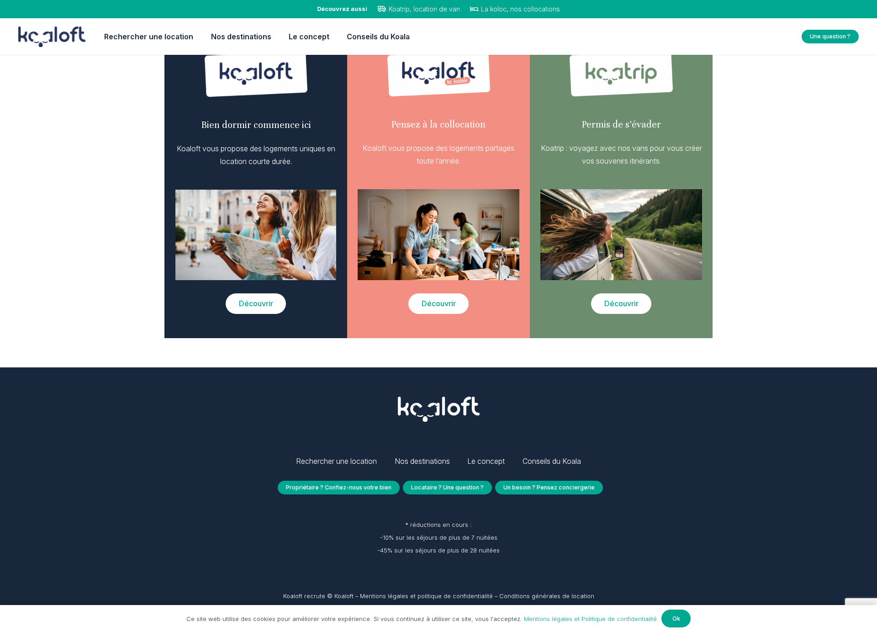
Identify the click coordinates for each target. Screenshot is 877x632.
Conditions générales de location (546, 596)
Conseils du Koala (552, 461)
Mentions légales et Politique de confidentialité (590, 618)
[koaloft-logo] (51, 37)
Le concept (486, 461)
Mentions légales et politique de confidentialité (427, 596)
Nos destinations (422, 461)
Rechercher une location (336, 461)
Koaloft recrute (304, 596)
